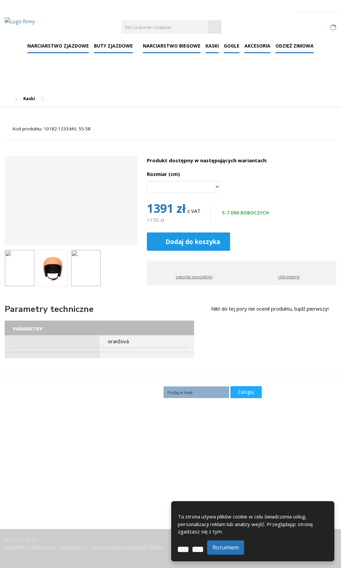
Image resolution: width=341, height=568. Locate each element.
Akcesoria (257, 46)
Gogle (231, 46)
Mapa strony (72, 547)
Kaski (212, 46)
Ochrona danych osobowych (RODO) (126, 547)
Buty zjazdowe (113, 46)
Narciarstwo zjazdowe (58, 46)
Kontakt (19, 507)
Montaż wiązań (140, 475)
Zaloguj (246, 392)
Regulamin (22, 498)
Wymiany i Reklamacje (35, 480)
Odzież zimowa (294, 46)
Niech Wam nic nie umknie (124, 391)
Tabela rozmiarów (31, 489)
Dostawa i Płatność (32, 470)
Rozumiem (225, 547)
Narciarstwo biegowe (171, 46)
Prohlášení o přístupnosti (30, 547)
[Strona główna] (20, 21)
